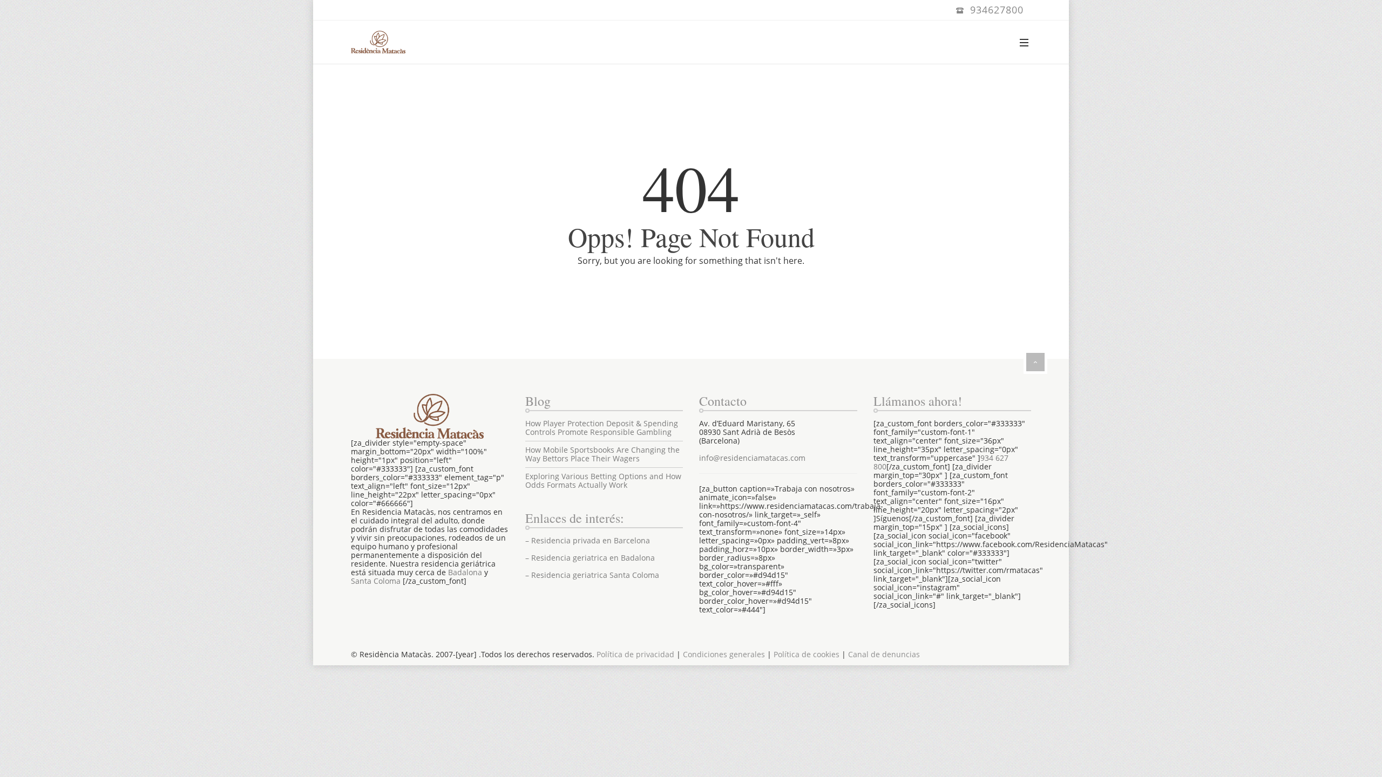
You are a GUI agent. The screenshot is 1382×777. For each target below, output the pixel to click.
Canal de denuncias (884, 654)
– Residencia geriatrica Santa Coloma (592, 575)
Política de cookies (806, 654)
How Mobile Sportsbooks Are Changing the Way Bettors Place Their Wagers (602, 454)
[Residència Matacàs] (378, 42)
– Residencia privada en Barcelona (587, 540)
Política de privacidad (635, 654)
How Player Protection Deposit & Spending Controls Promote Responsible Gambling (601, 427)
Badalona (465, 572)
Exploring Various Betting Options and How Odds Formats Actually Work (603, 480)
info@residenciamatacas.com (752, 458)
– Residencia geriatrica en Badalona (590, 558)
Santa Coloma (376, 581)
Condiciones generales (724, 654)
